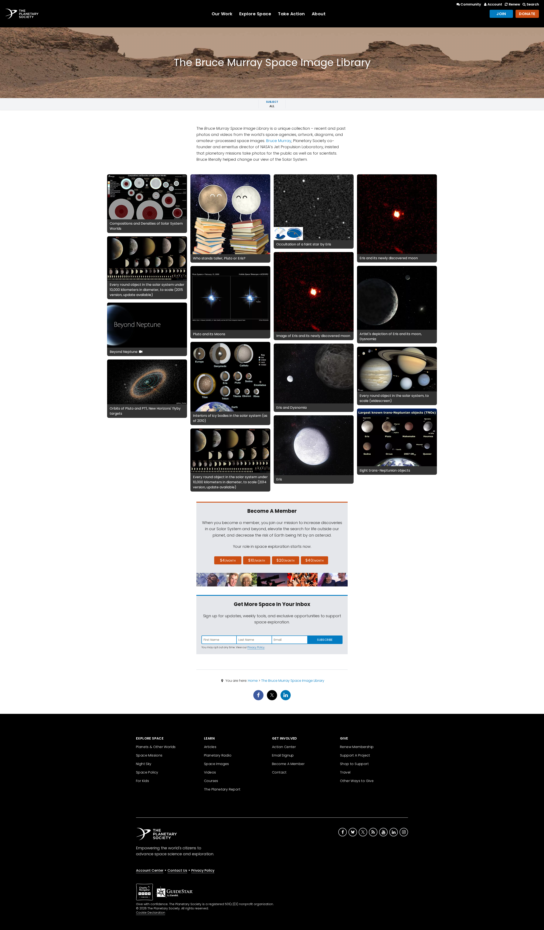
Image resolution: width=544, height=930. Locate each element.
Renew (514, 4)
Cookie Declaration (150, 912)
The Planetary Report (222, 789)
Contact (279, 772)
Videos (210, 772)
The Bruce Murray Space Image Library (292, 680)
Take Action (291, 14)
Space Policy (147, 772)
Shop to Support (354, 763)
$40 (314, 560)
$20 (285, 560)
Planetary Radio (217, 755)
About (319, 14)
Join (501, 13)
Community (470, 4)
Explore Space (255, 14)
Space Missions (149, 755)
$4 (228, 560)
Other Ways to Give (357, 780)
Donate (527, 13)
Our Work (222, 14)
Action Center (284, 746)
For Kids (142, 780)
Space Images (216, 763)
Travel (345, 772)
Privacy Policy (256, 647)
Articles (210, 746)
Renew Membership (357, 746)
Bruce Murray (278, 140)
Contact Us (177, 870)
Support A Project (355, 755)
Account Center (149, 870)
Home (253, 680)
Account (494, 4)
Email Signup (283, 755)
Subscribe (325, 640)
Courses (211, 780)
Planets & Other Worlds (156, 746)
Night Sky (144, 763)
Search (533, 4)
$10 (256, 560)
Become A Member (288, 763)
